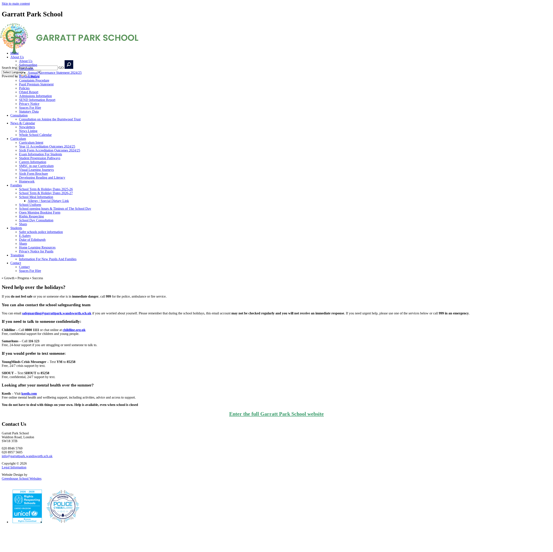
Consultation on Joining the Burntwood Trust (50, 119)
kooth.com (29, 393)
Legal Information (14, 467)
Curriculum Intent (31, 142)
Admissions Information (35, 96)
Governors (26, 69)
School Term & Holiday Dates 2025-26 (46, 189)
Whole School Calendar (35, 135)
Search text (9, 67)
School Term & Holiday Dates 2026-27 (46, 193)
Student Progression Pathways (39, 158)
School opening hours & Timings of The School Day (55, 208)
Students (16, 228)
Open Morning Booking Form (39, 212)
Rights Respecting (31, 216)
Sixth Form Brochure (33, 173)
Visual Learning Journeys (36, 170)
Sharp (23, 224)
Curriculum (18, 138)
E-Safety (25, 236)
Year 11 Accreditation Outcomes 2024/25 (47, 146)
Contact (15, 263)
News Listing (28, 131)
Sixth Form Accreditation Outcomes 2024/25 (49, 150)
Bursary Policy (29, 76)
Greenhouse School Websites (21, 478)
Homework (27, 181)
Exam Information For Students (40, 154)
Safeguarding (28, 65)
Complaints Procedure (34, 80)
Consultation (19, 115)
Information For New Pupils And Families (47, 259)
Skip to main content (16, 3)
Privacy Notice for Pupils (36, 251)
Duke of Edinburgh (32, 239)
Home (14, 53)
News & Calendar (22, 123)
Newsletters (27, 127)
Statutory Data (29, 111)
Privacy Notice (29, 104)
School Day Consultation (36, 220)
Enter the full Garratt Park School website (276, 414)
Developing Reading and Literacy (42, 177)
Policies (24, 88)
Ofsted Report (28, 92)
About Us (17, 57)
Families (16, 185)
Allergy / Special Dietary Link (48, 201)
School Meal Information (36, 197)
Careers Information (32, 162)
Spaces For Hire (30, 107)
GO (61, 67)
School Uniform (30, 205)
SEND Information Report (37, 100)
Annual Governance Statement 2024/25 (55, 72)
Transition (17, 255)
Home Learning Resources (37, 247)
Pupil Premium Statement (36, 84)
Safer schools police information (41, 232)
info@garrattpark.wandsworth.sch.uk (27, 456)
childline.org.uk (74, 330)
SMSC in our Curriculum (36, 166)
